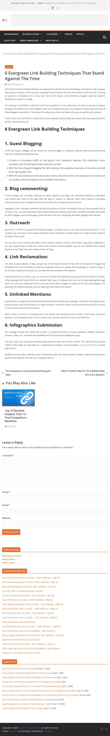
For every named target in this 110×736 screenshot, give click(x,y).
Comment (8, 455)
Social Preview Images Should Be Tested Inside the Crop (27, 673)
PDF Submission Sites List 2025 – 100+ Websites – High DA (28, 613)
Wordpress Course (12, 556)
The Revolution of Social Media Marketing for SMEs (28, 373)
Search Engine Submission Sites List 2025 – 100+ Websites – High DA (33, 635)
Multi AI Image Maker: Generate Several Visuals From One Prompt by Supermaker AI (40, 690)
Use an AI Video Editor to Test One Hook (20, 668)
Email (5, 505)
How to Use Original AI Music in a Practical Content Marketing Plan (32, 686)
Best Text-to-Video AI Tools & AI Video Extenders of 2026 (27, 699)
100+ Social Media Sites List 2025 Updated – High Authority (28, 631)
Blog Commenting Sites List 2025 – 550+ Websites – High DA (29, 586)
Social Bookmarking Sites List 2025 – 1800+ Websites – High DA (30, 582)
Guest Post (10, 40)
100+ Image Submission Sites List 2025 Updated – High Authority (31, 648)
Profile (68, 34)
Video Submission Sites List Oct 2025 (18, 622)
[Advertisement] (59, 20)
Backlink (9, 67)
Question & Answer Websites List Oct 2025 (21, 639)
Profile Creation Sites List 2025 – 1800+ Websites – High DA (28, 644)
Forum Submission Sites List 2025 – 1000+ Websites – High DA (30, 608)
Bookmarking (11, 34)
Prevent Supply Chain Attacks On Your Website (23, 708)
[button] (40, 34)
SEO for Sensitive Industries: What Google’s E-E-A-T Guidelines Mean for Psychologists (40, 695)
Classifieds (52, 34)
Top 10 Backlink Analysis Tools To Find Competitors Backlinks (16, 416)
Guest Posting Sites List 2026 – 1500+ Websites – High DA (27, 600)
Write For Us (52, 40)
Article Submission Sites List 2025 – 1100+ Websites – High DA (30, 617)
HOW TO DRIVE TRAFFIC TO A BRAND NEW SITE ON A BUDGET (83, 373)
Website (6, 518)
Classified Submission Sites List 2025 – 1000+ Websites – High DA (31, 626)
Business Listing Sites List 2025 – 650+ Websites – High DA (28, 595)
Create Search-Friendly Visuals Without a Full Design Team (70, 3)
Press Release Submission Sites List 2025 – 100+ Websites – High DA (32, 604)
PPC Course (9, 562)
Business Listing (31, 34)
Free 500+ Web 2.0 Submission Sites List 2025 (22, 591)
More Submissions (29, 40)
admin (21, 84)
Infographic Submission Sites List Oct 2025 (21, 653)
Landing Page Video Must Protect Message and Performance (29, 677)
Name (6, 492)
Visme (93, 345)
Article (80, 34)
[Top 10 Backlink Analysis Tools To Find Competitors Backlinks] (18, 391)
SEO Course (9, 559)
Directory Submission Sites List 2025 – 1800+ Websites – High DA (31, 577)
